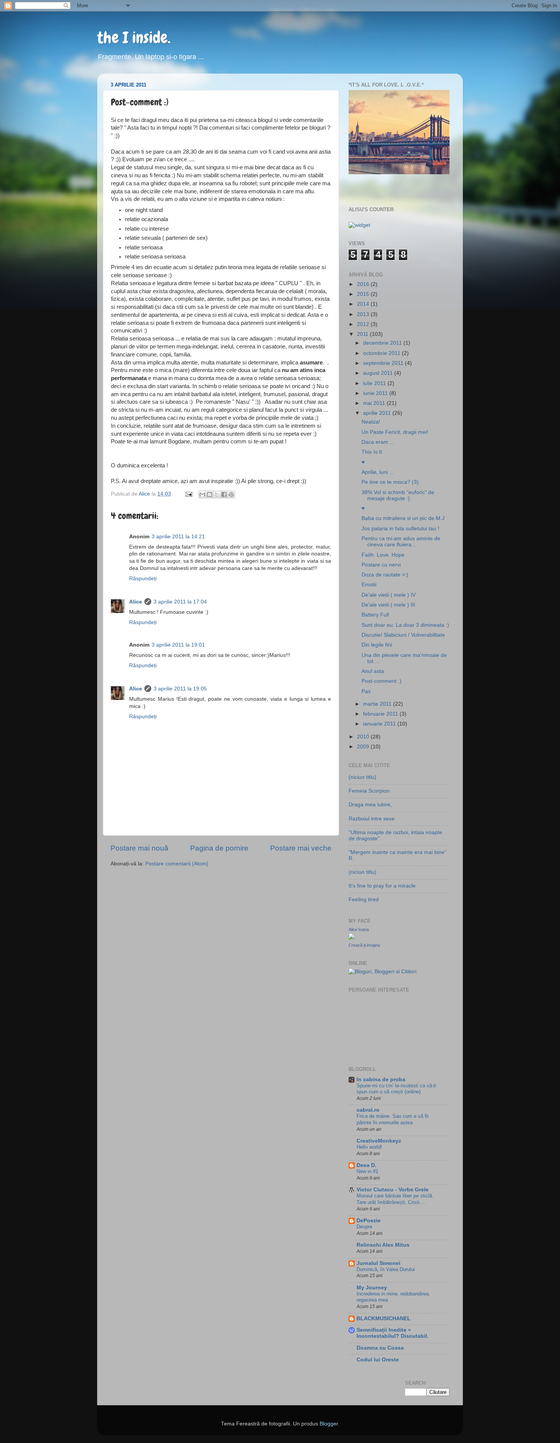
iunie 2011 (376, 393)
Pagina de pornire (219, 848)
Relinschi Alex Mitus (383, 1245)
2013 (364, 314)
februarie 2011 (381, 714)
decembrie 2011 (383, 343)
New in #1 (367, 1171)
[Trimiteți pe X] (217, 494)
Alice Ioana (359, 929)
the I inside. (134, 37)
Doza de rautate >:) (385, 575)
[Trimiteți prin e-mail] (202, 494)
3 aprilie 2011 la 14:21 (178, 536)
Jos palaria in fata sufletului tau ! (400, 528)
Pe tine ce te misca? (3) (390, 482)
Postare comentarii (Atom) (176, 864)
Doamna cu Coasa (380, 1348)
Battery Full (375, 615)
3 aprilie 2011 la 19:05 (180, 689)
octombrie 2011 (382, 353)
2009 (364, 747)
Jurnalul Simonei (378, 1263)
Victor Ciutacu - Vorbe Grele (393, 1190)
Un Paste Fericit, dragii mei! (395, 432)
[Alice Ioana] (352, 938)
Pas (366, 691)
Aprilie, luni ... (378, 472)
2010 (364, 737)
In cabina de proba (381, 1079)
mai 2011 (375, 403)
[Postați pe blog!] (209, 494)
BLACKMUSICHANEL (384, 1318)
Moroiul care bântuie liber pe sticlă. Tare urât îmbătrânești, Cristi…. (395, 1199)
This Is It (372, 452)
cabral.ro (368, 1110)
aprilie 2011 (377, 413)
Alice (135, 602)
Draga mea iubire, (370, 804)
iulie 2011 (375, 383)
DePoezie (369, 1220)
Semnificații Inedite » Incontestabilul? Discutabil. (393, 1333)
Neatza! (371, 422)
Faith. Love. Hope (383, 555)
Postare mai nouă (139, 848)
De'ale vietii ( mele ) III (388, 605)
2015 (364, 294)
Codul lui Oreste (378, 1360)
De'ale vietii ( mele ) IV (389, 595)
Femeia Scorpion (369, 791)
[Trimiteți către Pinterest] (231, 494)
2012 (364, 324)
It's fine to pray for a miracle (382, 886)
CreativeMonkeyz (379, 1141)
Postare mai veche (300, 848)
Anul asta (373, 671)
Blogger (329, 1424)
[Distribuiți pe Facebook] (224, 494)
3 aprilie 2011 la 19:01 (178, 645)
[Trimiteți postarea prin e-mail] (188, 494)
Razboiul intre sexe (372, 819)
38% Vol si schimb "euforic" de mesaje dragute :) (398, 495)
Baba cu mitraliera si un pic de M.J (403, 518)
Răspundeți (143, 578)
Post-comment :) (382, 681)
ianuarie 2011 (380, 724)
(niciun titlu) (362, 777)
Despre (364, 1227)
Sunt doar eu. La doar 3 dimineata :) (405, 625)
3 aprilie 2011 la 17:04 (180, 602)
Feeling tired (364, 899)
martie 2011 (378, 704)
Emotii (369, 584)
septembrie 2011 (384, 363)
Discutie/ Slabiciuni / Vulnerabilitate (403, 635)
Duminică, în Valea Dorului (386, 1269)
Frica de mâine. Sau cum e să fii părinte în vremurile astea (393, 1119)
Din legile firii (377, 645)
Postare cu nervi (381, 565)
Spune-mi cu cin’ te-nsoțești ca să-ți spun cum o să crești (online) (396, 1089)
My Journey (372, 1288)
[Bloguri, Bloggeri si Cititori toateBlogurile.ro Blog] (382, 971)
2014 (364, 304)
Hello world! (369, 1147)
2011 (363, 334)
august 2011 (378, 373)
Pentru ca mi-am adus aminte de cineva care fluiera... (401, 541)
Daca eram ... (378, 442)
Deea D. (366, 1165)
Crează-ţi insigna (364, 945)
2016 (364, 284)
